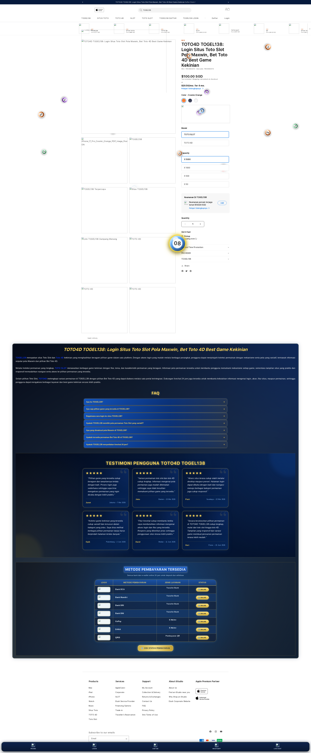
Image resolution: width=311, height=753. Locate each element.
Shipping (195, 79)
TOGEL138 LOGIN (191, 18)
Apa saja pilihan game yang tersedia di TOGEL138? (108, 409)
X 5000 (187, 159)
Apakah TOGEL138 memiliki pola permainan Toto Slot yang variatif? (115, 423)
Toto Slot (93, 719)
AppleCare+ (120, 688)
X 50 (186, 184)
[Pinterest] (191, 271)
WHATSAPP (216, 748)
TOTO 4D (119, 18)
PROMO (33, 748)
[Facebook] (183, 271)
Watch (91, 701)
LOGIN (94, 748)
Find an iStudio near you (179, 692)
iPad (90, 692)
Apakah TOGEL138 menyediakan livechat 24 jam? (107, 444)
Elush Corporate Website (179, 701)
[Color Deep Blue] (190, 101)
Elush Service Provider (125, 701)
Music (91, 706)
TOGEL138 (86, 18)
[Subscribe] (126, 739)
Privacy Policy (148, 710)
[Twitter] (187, 271)
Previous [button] (82, 2)
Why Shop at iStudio (178, 697)
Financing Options (123, 706)
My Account (147, 688)
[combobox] (164, 10)
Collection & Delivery (151, 692)
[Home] (123, 50)
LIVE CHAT (277, 748)
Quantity (185, 218)
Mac (90, 688)
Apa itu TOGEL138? (94, 402)
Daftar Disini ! (190, 2)
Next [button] (228, 2)
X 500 (186, 176)
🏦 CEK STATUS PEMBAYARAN (155, 648)
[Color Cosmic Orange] (183, 100)
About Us (173, 688)
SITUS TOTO (103, 18)
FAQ (144, 706)
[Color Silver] (196, 101)
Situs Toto (93, 710)
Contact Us (147, 701)
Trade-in (119, 710)
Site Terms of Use (150, 715)
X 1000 (187, 168)
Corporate (119, 692)
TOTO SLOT (147, 18)
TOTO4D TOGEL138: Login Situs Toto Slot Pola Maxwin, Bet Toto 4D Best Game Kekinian (156, 2)
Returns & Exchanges (151, 697)
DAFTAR (155, 748)
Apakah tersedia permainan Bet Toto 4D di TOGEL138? (109, 437)
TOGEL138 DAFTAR (167, 18)
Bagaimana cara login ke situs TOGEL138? (104, 416)
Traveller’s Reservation (125, 715)
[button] (86, 18)
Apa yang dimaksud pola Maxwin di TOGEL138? (106, 430)
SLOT (132, 18)
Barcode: (200, 69)
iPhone (92, 697)
